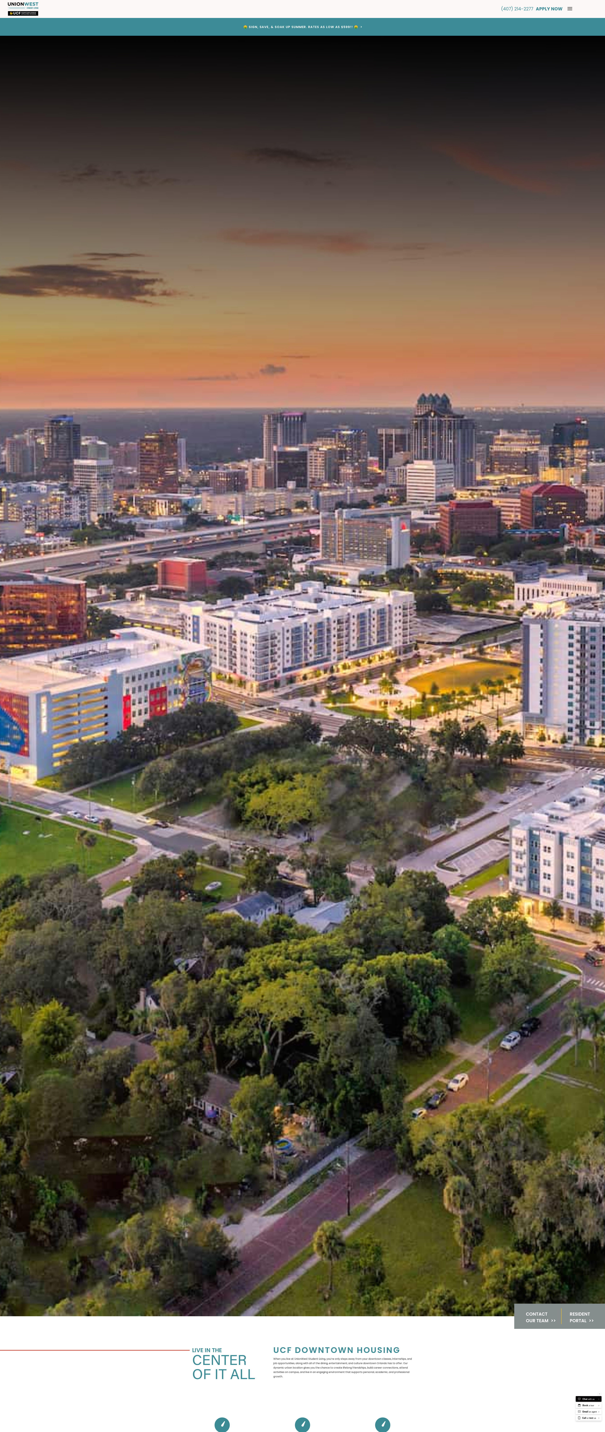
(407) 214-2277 (517, 8)
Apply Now (549, 8)
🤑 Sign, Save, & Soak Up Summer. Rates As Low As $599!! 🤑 (302, 27)
